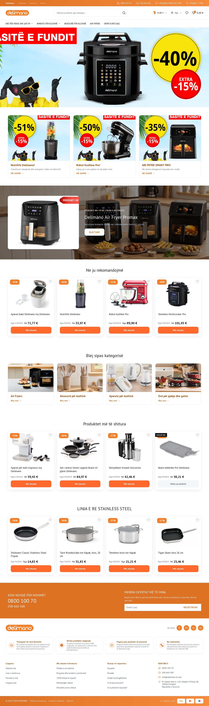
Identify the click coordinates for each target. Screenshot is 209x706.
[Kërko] (124, 13)
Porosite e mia (12, 678)
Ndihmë (70, 701)
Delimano (10, 3)
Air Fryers (95, 23)
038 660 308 (145, 3)
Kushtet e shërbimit (56, 701)
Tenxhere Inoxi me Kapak (122, 552)
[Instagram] (186, 628)
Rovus (43, 3)
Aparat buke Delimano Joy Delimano (30, 314)
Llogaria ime (11, 683)
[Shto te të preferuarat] (50, 281)
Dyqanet (110, 668)
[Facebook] (179, 628)
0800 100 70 (126, 3)
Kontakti (110, 673)
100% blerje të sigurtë (66, 678)
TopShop (22, 3)
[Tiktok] (200, 628)
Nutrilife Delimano (70, 314)
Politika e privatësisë (65, 668)
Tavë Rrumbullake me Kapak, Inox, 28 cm (80, 554)
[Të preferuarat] (186, 12)
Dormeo (33, 3)
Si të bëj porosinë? (115, 683)
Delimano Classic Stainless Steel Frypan (28, 554)
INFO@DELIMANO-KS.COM (170, 3)
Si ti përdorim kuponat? (117, 687)
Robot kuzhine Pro (119, 314)
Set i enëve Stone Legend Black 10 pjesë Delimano (79, 469)
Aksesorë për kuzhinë (75, 23)
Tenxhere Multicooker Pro (172, 314)
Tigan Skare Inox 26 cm (170, 552)
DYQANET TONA (196, 3)
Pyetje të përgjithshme (117, 678)
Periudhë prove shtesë (66, 687)
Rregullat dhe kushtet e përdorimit (71, 673)
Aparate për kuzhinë (47, 23)
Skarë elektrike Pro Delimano (173, 467)
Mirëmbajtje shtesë (65, 683)
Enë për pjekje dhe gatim (18, 23)
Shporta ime (11, 668)
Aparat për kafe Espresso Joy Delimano (26, 469)
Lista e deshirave (13, 673)
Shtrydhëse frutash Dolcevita (125, 467)
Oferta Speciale (112, 23)
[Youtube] (193, 628)
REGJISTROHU (190, 607)
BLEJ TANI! (94, 232)
